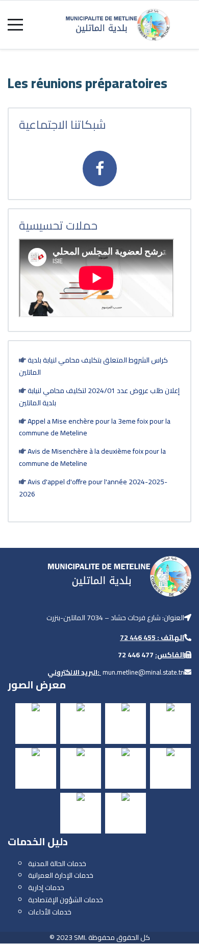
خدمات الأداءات (49, 912)
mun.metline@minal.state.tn (143, 672)
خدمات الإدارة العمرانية (60, 875)
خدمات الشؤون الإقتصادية (65, 899)
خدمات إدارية (46, 887)
